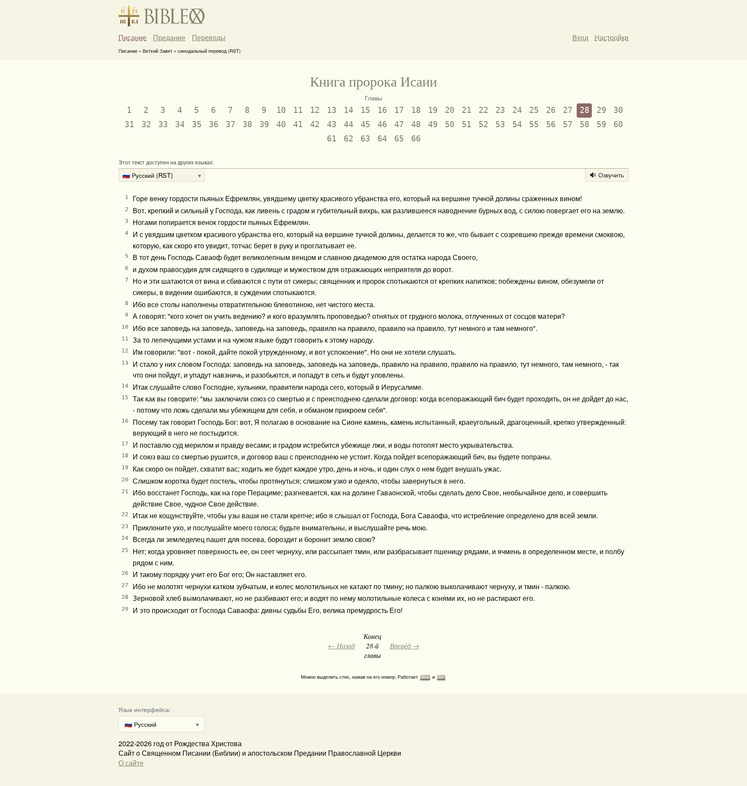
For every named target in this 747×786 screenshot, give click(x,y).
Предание (169, 37)
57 (567, 124)
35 (196, 124)
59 (601, 124)
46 (382, 124)
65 (399, 139)
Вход (580, 37)
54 (517, 124)
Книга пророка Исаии (373, 81)
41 (298, 124)
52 (483, 124)
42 (314, 124)
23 (500, 110)
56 (550, 124)
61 (331, 139)
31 (129, 124)
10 (281, 110)
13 (331, 110)
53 (500, 124)
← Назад (341, 645)
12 (314, 110)
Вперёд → (404, 645)
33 (163, 124)
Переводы (209, 37)
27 (567, 110)
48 (416, 124)
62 (348, 139)
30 (618, 110)
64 (382, 139)
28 (584, 110)
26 (550, 110)
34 (180, 124)
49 (432, 124)
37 (230, 124)
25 (534, 110)
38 (247, 124)
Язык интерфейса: (144, 709)
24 (517, 110)
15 (365, 110)
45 (365, 124)
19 (432, 110)
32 (146, 124)
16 (382, 110)
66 (416, 139)
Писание (132, 37)
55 (534, 124)
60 (618, 124)
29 (601, 110)
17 (399, 110)
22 (483, 110)
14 (348, 110)
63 (365, 139)
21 (466, 110)
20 (449, 110)
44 (348, 124)
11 (298, 110)
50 (449, 124)
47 (399, 124)
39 (264, 124)
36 (213, 124)
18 (416, 110)
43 (331, 124)
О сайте (131, 763)
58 (584, 124)
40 (281, 124)
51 (466, 124)
